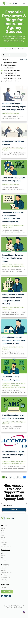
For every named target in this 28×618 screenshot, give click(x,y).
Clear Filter (23, 59)
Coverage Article (7, 68)
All (5, 49)
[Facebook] (2, 596)
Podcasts (21, 49)
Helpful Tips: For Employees (10, 70)
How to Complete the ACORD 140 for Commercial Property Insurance (13, 455)
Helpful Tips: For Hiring (9, 73)
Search (8, 55)
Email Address (7, 505)
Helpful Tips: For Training (9, 81)
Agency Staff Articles (8, 65)
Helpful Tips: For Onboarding (11, 78)
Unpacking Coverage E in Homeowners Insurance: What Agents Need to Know (13, 340)
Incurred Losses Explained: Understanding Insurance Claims (12, 258)
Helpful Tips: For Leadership (10, 75)
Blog (9, 49)
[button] (24, 3)
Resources (5, 550)
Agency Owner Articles (9, 62)
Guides (14, 49)
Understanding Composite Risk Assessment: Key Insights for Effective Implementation (14, 107)
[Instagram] (5, 596)
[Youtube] (10, 596)
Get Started (14, 509)
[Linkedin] (7, 596)
